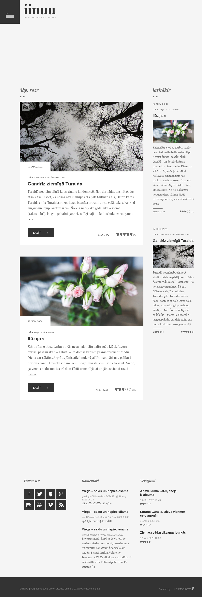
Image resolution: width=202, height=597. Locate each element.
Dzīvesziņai (34, 332)
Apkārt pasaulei (56, 177)
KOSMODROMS (183, 589)
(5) (43, 339)
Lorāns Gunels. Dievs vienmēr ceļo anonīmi (162, 514)
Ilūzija (34, 338)
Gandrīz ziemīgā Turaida (55, 184)
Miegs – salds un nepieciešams (105, 491)
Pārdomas (48, 332)
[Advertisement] (104, 55)
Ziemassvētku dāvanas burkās (163, 532)
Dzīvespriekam (36, 177)
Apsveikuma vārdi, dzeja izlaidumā (158, 493)
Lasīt (41, 232)
